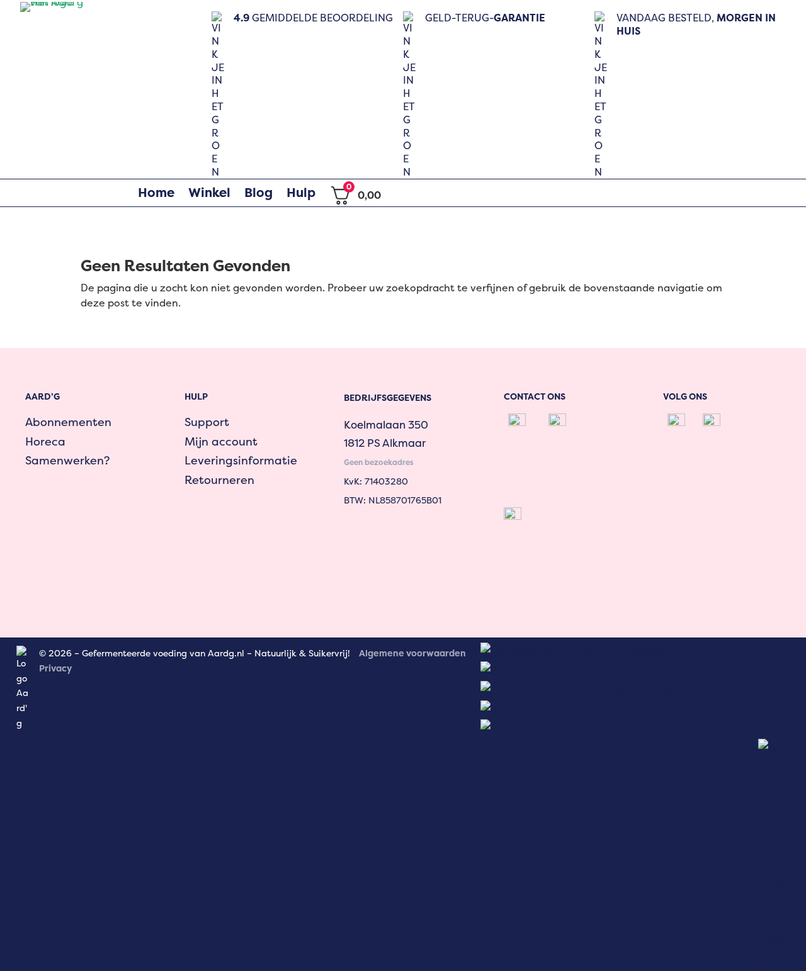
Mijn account (221, 441)
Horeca (45, 441)
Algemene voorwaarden (412, 653)
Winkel (209, 192)
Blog (258, 192)
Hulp (301, 192)
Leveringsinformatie (240, 460)
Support (206, 422)
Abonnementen (68, 422)
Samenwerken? (67, 460)
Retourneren (219, 480)
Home (156, 192)
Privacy (55, 668)
